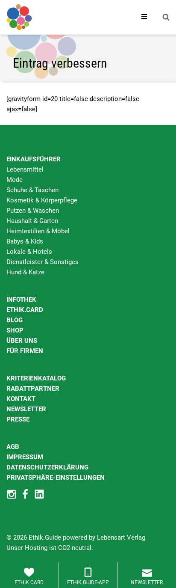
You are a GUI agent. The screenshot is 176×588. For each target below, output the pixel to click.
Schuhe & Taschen (32, 190)
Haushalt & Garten (32, 221)
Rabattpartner (32, 388)
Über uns (21, 340)
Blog (14, 320)
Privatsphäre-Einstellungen (55, 477)
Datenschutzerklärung (47, 467)
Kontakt (20, 399)
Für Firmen (24, 351)
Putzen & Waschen (32, 210)
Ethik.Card (24, 310)
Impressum (24, 457)
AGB (12, 447)
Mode (14, 180)
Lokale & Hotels (29, 251)
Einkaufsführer (33, 159)
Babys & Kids (24, 241)
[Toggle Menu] (144, 17)
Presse (17, 419)
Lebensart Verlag (121, 537)
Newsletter (26, 409)
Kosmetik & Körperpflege (41, 200)
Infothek (21, 299)
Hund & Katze (25, 272)
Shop (14, 330)
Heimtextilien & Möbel (38, 231)
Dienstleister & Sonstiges (42, 262)
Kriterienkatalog (36, 378)
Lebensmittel (25, 169)
